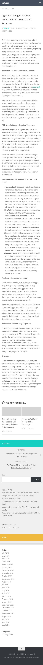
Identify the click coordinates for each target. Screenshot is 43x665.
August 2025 (6, 582)
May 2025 (5, 590)
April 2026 (5, 559)
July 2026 (5, 553)
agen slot (36, 87)
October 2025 (7, 576)
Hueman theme (33, 658)
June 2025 (5, 588)
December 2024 (8, 605)
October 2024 (7, 611)
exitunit (5, 3)
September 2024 (8, 613)
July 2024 (5, 619)
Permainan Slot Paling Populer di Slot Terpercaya (30, 422)
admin (6, 28)
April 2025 (5, 593)
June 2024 (5, 622)
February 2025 (7, 599)
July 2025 (5, 585)
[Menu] (40, 3)
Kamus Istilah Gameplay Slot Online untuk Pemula (20, 493)
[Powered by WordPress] (13, 657)
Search (4, 475)
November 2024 (8, 608)
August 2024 (6, 616)
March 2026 (6, 562)
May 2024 (5, 625)
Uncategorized (8, 9)
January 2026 (6, 567)
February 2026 (7, 565)
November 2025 (8, 573)
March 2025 (6, 596)
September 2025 (8, 579)
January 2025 (6, 602)
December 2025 (8, 570)
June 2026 (5, 556)
